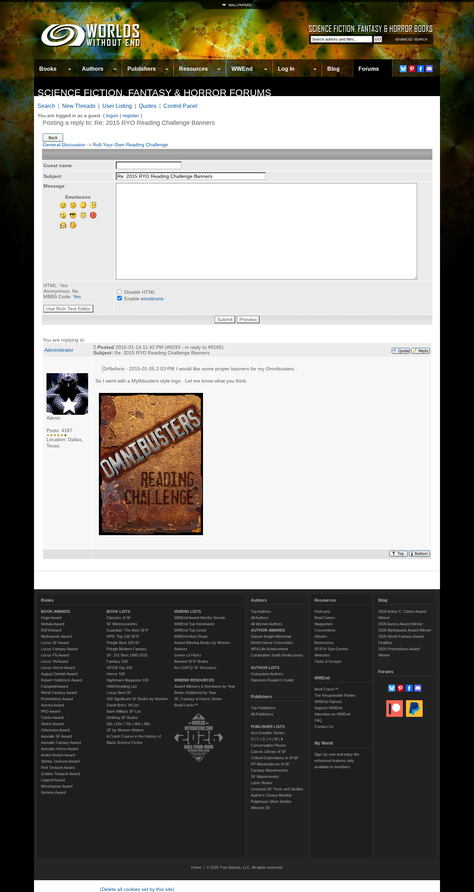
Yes (77, 296)
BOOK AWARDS (55, 611)
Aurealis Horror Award (59, 749)
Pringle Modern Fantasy (127, 649)
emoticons (152, 298)
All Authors (260, 618)
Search (46, 106)
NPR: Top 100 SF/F (123, 636)
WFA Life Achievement (269, 649)
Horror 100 (116, 674)
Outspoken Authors (267, 674)
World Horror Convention (272, 643)
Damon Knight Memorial (271, 636)
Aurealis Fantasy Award (61, 742)
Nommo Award (53, 792)
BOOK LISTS (118, 611)
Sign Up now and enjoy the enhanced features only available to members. (336, 760)
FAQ (318, 720)
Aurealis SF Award (56, 736)
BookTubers (324, 618)
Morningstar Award (57, 786)
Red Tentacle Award (58, 767)
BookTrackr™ (186, 705)
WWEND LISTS (187, 611)
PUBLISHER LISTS (268, 726)
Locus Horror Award (58, 668)
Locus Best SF (119, 693)
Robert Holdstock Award (61, 680)
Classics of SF (119, 618)
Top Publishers (263, 708)
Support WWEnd (328, 708)
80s (138, 724)
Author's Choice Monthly (271, 795)
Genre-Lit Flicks (187, 655)
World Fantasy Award (59, 693)
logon (112, 115)
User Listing (117, 106)
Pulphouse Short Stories (271, 801)
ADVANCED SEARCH (411, 39)
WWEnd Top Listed (190, 630)
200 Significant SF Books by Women (137, 699)
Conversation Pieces (268, 745)
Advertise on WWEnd (332, 714)
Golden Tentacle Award (60, 774)
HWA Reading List (122, 686)
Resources (193, 69)
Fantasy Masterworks (269, 770)
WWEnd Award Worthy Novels (199, 618)
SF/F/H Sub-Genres (331, 649)
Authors (92, 69)
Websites (322, 655)
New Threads (78, 106)
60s (119, 724)
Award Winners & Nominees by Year (204, 686)
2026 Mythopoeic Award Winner (404, 630)
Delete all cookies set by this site (137, 889)
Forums (368, 69)
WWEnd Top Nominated (194, 624)
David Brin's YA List (123, 705)
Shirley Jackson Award (60, 761)
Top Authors (261, 611)
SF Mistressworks (122, 624)
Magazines (323, 624)
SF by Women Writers (125, 730)
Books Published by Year (195, 693)
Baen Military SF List (124, 711)
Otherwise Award (55, 730)
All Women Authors (266, 624)
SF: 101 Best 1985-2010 (127, 655)
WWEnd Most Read (190, 636)
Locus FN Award (55, 655)
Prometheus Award (57, 699)
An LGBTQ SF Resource (195, 668)
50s (110, 724)
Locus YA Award (54, 661)
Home (196, 867)
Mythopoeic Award (56, 636)
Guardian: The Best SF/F (128, 630)
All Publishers (262, 714)
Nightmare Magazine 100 (128, 680)
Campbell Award (54, 686)
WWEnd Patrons (328, 702)
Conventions (325, 630)
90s (147, 724)
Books (48, 69)
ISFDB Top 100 (119, 668)
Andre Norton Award (58, 755)
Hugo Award (51, 618)
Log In (286, 69)
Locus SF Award (55, 643)
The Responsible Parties (335, 695)
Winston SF (260, 808)
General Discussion (64, 144)
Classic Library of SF (268, 751)
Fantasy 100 (117, 661)
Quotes (147, 106)
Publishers (141, 69)
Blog (333, 69)
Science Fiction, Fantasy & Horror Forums (154, 92)
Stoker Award (52, 724)
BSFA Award (51, 630)
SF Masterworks (265, 776)
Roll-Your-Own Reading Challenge (130, 144)
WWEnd (242, 69)
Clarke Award (52, 717)
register (130, 115)
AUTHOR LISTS (265, 668)
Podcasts (322, 611)
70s (128, 724)
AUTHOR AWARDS (268, 630)
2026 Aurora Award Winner (400, 624)
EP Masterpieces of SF (270, 764)
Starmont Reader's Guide (272, 680)
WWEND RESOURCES (194, 680)
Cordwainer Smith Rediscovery (277, 655)
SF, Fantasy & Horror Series (198, 699)
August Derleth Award (59, 674)
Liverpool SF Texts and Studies (277, 789)
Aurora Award (52, 705)
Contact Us (323, 726)
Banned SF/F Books (191, 661)
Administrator (59, 350)
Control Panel (180, 106)
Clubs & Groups (327, 661)
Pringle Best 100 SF (123, 643)
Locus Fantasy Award (59, 649)
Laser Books (261, 783)
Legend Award (53, 780)
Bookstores (324, 643)
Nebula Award (52, 624)
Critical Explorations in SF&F (275, 758)
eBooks (320, 636)
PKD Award (50, 711)
